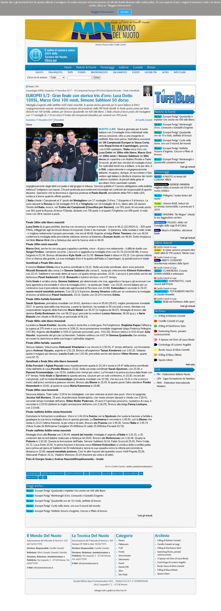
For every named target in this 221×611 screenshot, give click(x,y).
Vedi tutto (190, 365)
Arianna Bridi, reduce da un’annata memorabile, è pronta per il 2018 (174, 206)
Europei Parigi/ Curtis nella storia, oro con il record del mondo (67, 506)
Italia (86, 474)
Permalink (59, 120)
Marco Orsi (117, 474)
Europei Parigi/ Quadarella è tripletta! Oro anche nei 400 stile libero (70, 491)
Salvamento (120, 72)
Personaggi (107, 67)
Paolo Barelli (32, 477)
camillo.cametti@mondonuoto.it (139, 467)
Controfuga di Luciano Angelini (175, 345)
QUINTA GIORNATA (74, 474)
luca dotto (107, 474)
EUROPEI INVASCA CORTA (52, 474)
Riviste (151, 67)
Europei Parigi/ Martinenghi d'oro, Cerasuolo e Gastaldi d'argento (69, 496)
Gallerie (124, 67)
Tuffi (70, 72)
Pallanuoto (55, 72)
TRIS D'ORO (95, 474)
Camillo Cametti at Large (167, 247)
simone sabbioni (131, 474)
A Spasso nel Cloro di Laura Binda (176, 340)
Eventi (136, 72)
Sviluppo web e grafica (103, 591)
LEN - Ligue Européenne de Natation (176, 379)
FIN (40, 477)
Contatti (138, 67)
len (45, 477)
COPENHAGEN (33, 474)
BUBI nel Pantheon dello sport (179, 302)
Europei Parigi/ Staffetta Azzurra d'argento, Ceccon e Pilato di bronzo (71, 511)
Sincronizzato (99, 72)
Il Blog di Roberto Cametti (172, 316)
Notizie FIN (151, 72)
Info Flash (180, 72)
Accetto (124, 12)
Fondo (82, 72)
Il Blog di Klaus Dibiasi (170, 355)
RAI (141, 474)
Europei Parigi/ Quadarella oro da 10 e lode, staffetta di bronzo (68, 501)
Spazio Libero (166, 360)
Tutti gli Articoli (145, 516)
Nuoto (39, 72)
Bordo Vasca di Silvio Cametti (174, 350)
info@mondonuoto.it (43, 568)
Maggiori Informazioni (102, 12)
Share (29, 125)
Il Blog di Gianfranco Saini (172, 326)
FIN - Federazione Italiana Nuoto (173, 374)
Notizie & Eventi (86, 67)
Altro (165, 72)
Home (68, 67)
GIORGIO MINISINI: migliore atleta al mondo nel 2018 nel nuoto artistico (173, 187)
